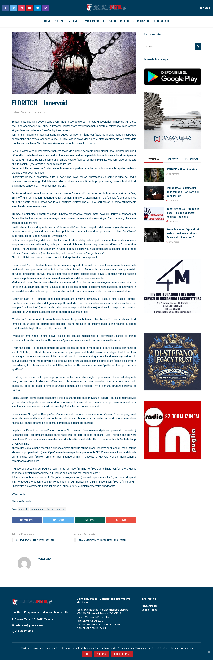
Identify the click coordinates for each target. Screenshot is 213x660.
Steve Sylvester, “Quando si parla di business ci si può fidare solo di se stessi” (182, 233)
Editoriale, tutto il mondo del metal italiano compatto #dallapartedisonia (183, 212)
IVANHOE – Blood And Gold (182, 169)
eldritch (23, 509)
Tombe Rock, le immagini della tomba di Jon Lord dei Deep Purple (182, 192)
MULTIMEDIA (92, 21)
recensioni (37, 509)
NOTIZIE (59, 21)
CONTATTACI (161, 21)
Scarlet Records (55, 509)
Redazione (44, 559)
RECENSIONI (110, 21)
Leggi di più (121, 654)
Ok (87, 654)
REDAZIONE (143, 21)
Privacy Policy (149, 606)
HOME (47, 21)
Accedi (206, 8)
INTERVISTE (74, 21)
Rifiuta (101, 654)
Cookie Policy (149, 609)
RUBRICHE (126, 21)
